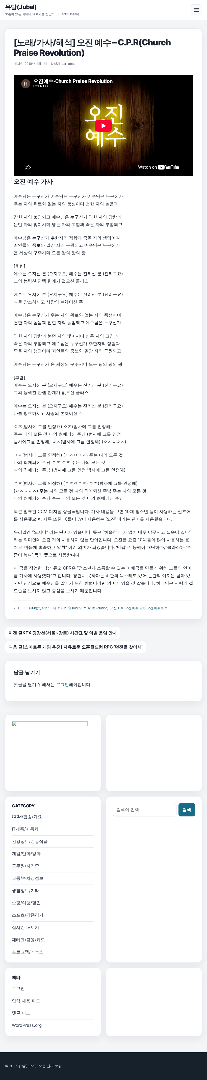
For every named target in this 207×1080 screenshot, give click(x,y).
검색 (187, 809)
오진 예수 (116, 608)
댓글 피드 (21, 1012)
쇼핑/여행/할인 (26, 902)
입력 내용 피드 (26, 1000)
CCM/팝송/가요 (38, 608)
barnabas (68, 64)
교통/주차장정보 (27, 878)
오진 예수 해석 (157, 608)
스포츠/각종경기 (27, 915)
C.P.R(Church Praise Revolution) (85, 608)
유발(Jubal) (21, 7)
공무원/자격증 (25, 865)
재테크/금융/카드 (28, 939)
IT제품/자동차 (25, 829)
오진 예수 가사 (135, 608)
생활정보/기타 (25, 890)
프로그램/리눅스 (27, 951)
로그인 (62, 684)
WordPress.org (27, 1025)
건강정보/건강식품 (30, 841)
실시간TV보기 (25, 927)
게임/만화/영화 (26, 853)
